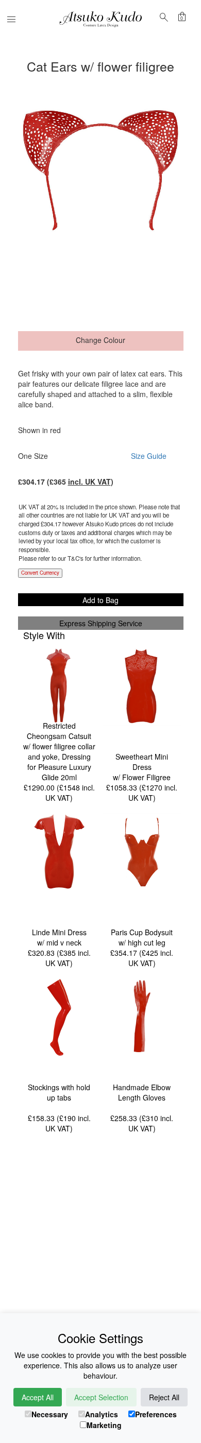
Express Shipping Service (100, 623)
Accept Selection (101, 1397)
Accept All (38, 1397)
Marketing (104, 1425)
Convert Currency (40, 572)
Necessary (49, 1414)
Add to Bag (100, 600)
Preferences (156, 1414)
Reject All (164, 1397)
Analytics (101, 1414)
